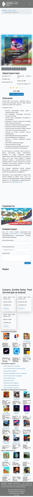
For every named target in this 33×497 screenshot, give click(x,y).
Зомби (23, 69)
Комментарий (6, 253)
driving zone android (9, 380)
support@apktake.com (17, 182)
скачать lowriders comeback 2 (11, 387)
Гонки (9, 76)
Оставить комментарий (16, 94)
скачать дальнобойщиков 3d (11, 385)
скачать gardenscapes (9, 378)
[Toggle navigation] (30, 4)
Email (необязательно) (8, 246)
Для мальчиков (6, 69)
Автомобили (16, 69)
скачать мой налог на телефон (12, 366)
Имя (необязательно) (8, 240)
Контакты (16, 495)
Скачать (16, 60)
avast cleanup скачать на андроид (13, 375)
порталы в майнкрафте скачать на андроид (15, 373)
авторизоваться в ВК (16, 233)
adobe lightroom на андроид (11, 383)
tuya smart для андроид (10, 371)
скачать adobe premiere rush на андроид (14, 368)
